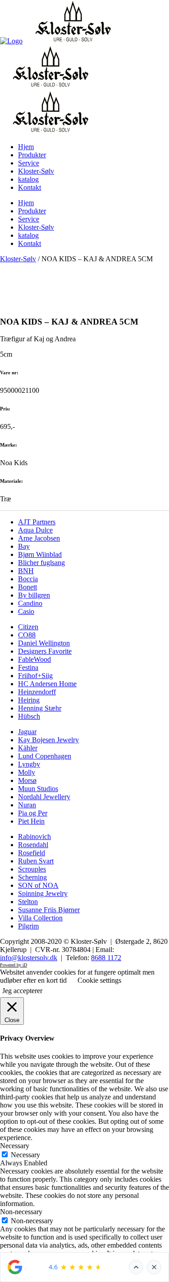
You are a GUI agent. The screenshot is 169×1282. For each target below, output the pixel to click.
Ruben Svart (36, 861)
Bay (24, 546)
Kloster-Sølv (18, 259)
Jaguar (27, 731)
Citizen (28, 627)
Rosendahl (33, 844)
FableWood (34, 659)
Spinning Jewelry (43, 893)
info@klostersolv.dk (28, 958)
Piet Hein (31, 821)
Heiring (29, 700)
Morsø (27, 780)
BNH (26, 571)
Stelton (28, 901)
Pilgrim (28, 926)
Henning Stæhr (39, 708)
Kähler (27, 748)
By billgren (34, 595)
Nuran (27, 805)
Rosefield (31, 853)
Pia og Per (32, 813)
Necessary (25, 1155)
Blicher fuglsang (41, 562)
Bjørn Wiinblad (40, 554)
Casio (26, 611)
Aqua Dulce (35, 530)
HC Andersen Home (47, 684)
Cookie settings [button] (99, 980)
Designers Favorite (45, 651)
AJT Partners (36, 522)
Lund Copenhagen (44, 756)
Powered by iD (13, 964)
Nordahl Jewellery (44, 797)
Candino (30, 603)
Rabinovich (34, 836)
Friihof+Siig (35, 675)
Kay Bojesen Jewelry (48, 740)
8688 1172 (106, 958)
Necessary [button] (14, 1146)
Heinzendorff (37, 692)
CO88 (27, 635)
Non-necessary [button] (21, 1212)
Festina (28, 667)
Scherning (32, 877)
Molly (26, 772)
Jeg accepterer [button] (22, 990)
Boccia (28, 579)
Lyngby (29, 764)
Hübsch (29, 716)
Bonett (27, 587)
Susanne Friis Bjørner (49, 910)
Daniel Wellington (44, 643)
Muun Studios (38, 788)
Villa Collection (40, 918)
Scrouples (32, 869)
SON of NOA (38, 885)
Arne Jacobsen (39, 538)
